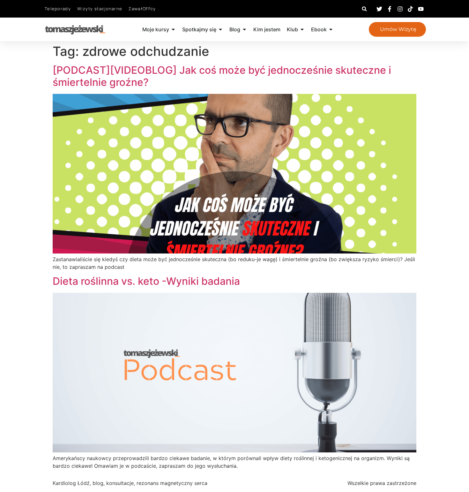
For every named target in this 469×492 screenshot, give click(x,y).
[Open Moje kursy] (173, 29)
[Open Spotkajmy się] (220, 29)
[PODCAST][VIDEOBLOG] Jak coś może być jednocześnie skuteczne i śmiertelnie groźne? (222, 76)
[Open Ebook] (330, 29)
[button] (364, 9)
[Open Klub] (302, 29)
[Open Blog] (244, 29)
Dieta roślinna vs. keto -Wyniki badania (146, 281)
